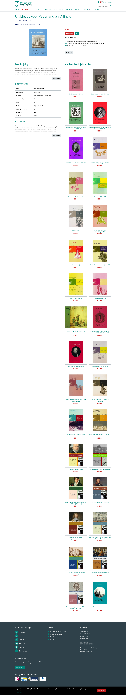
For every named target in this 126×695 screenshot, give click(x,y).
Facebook (22, 632)
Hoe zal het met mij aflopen (76, 265)
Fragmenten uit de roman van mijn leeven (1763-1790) (100, 128)
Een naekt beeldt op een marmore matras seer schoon (99, 435)
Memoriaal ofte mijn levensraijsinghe (100, 231)
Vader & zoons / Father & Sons (76, 331)
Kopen (70, 34)
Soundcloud (23, 651)
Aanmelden (19, 668)
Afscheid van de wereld (76, 469)
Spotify (21, 647)
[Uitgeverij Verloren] (23, 4)
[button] (41, 9)
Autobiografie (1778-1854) (100, 366)
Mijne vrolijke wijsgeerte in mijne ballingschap (76, 400)
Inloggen (108, 2)
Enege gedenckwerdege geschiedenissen (76, 538)
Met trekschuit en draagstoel (100, 572)
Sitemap (53, 639)
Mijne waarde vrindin (100, 298)
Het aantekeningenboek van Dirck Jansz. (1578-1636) (76, 128)
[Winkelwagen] (103, 2)
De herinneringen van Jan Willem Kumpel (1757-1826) (76, 608)
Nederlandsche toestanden (76, 197)
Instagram (22, 636)
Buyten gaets (76, 230)
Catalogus (53, 637)
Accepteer (101, 690)
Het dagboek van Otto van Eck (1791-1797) (100, 163)
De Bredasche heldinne (76, 94)
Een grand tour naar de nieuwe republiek (76, 435)
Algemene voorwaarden (58, 631)
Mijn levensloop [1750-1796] (76, 366)
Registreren (98, 2)
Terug (70, 53)
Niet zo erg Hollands (76, 298)
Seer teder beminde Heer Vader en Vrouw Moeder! (100, 538)
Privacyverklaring (56, 634)
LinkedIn (22, 640)
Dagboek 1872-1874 (100, 197)
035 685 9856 (84, 636)
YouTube (22, 643)
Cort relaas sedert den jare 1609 (100, 265)
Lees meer (18, 693)
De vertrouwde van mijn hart (100, 94)
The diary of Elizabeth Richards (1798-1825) (99, 400)
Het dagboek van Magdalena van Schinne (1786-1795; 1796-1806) (100, 332)
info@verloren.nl (85, 638)
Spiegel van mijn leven (100, 607)
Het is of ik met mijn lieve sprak (76, 162)
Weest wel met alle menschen (100, 502)
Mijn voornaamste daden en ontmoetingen (76, 573)
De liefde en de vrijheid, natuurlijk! (99, 469)
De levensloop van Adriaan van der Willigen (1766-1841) (76, 503)
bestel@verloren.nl (86, 652)
